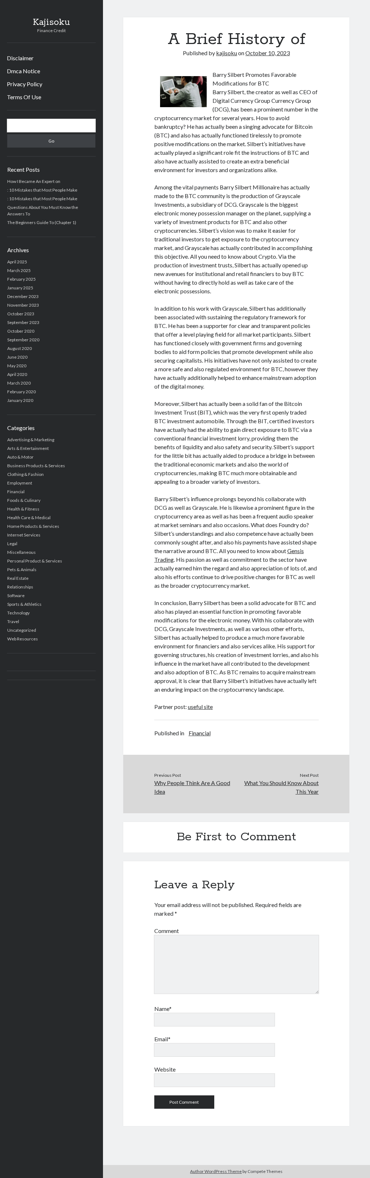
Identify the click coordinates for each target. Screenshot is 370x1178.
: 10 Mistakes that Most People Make (42, 190)
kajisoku (226, 52)
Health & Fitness (23, 509)
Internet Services (23, 535)
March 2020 (19, 383)
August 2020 (19, 348)
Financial (16, 491)
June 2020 (17, 357)
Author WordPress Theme (216, 1171)
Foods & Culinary (23, 500)
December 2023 (23, 296)
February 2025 (21, 279)
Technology (18, 613)
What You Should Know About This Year (281, 787)
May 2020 (16, 365)
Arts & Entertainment (28, 448)
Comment (166, 930)
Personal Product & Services (34, 561)
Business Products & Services (36, 465)
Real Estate (18, 578)
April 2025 (17, 261)
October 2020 (20, 331)
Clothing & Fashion (25, 474)
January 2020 (20, 400)
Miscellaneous (21, 552)
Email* (162, 1038)
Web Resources (22, 638)
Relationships (20, 587)
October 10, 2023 (267, 52)
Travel (13, 621)
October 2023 (20, 313)
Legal (12, 543)
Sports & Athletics (24, 604)
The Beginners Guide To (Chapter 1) (41, 222)
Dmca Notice (23, 70)
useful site (200, 706)
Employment (19, 483)
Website (165, 1069)
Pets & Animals (21, 569)
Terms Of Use (24, 96)
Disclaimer (20, 57)
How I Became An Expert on (33, 181)
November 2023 (23, 305)
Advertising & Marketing (30, 439)
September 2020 (23, 339)
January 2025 (20, 287)
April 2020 (17, 374)
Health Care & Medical (29, 517)
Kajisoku (51, 22)
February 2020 (21, 391)
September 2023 (23, 322)
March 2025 (19, 270)
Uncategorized (21, 630)
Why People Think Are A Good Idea (192, 787)
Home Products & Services (33, 526)
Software (16, 595)
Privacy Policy (24, 83)
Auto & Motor (20, 457)
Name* (163, 1008)
